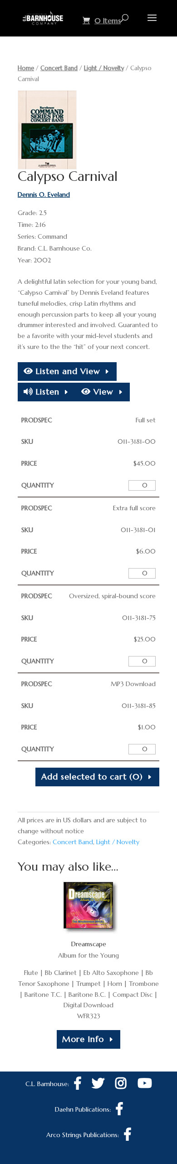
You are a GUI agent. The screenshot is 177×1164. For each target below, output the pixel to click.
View (102, 391)
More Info (83, 1039)
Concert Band (59, 68)
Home (26, 68)
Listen (46, 391)
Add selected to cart (92, 776)
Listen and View (66, 371)
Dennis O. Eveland (44, 194)
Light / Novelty (104, 68)
